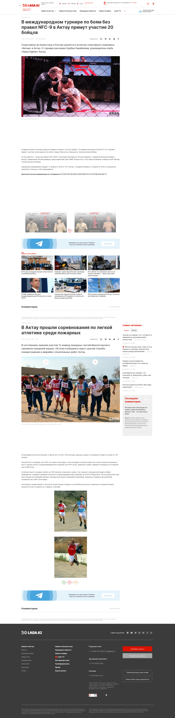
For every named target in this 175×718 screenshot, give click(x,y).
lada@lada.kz (103, 688)
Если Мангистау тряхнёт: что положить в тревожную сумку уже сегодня (137, 375)
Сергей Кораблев (41, 39)
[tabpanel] (137, 362)
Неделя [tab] (126, 330)
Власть (24, 650)
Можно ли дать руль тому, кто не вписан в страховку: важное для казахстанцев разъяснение (137, 350)
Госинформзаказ (62, 664)
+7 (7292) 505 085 (96, 651)
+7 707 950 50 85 (96, 663)
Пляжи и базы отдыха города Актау (137, 679)
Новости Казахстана (68, 11)
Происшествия (27, 653)
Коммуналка (26, 660)
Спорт (23, 39)
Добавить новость (138, 649)
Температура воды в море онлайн (137, 672)
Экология (25, 664)
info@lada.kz (110, 687)
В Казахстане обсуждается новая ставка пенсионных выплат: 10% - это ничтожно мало (136, 411)
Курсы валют (61, 671)
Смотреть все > (89, 3)
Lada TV (117, 11)
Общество (25, 657)
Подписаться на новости (137, 656)
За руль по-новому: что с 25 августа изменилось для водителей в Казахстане (137, 337)
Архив (57, 667)
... (125, 10)
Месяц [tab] (134, 330)
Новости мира (105, 11)
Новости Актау (47, 11)
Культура (25, 667)
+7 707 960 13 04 (96, 676)
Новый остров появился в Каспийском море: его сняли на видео (135, 363)
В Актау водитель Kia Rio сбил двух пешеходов (137, 386)
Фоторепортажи (62, 660)
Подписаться (108, 595)
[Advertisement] (70, 135)
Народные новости (88, 11)
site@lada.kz (110, 651)
